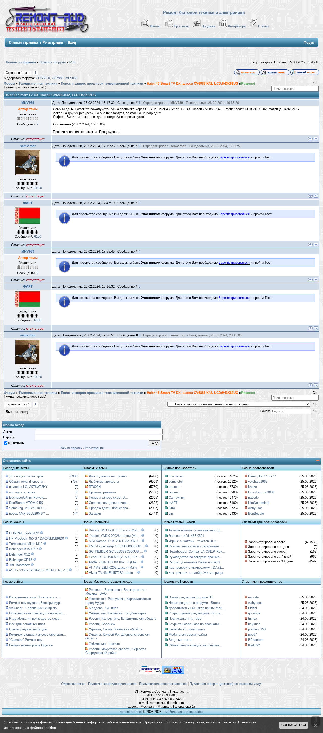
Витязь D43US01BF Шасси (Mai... (114, 530)
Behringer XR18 (20, 560)
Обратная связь (73, 684)
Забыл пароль (71, 448)
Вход (72, 43)
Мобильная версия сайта (188, 634)
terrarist (174, 492)
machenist (176, 476)
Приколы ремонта (102, 492)
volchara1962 (257, 481)
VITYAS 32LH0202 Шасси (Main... (114, 567)
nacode (253, 497)
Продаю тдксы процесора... (110, 508)
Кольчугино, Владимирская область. (130, 618)
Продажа (208, 26)
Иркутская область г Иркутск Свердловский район (115, 651)
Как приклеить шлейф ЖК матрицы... (197, 573)
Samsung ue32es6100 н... (28, 508)
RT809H (95, 487)
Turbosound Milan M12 (25, 544)
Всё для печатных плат (27, 624)
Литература (237, 26)
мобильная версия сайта (184, 712)
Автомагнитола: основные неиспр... (196, 530)
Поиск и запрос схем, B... (108, 497)
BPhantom (255, 640)
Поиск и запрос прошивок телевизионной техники (102, 83)
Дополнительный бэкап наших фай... (197, 608)
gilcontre (254, 613)
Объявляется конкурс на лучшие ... (196, 645)
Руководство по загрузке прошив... (195, 557)
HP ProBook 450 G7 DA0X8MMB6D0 (36, 538)
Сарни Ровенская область (122, 629)
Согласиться (293, 725)
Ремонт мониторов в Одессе (31, 645)
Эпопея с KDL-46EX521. (187, 536)
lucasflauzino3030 (261, 492)
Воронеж (108, 624)
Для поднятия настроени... (109, 476)
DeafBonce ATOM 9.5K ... (28, 503)
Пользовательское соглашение (163, 684)
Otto (172, 508)
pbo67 (252, 634)
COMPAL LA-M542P (24, 533)
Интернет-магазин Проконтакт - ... (35, 597)
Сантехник (176, 497)
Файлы (155, 26)
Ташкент (114, 644)
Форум (9, 83)
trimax (252, 618)
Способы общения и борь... (109, 503)
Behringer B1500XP (23, 549)
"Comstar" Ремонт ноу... (27, 640)
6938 (73, 476)
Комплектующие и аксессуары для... (37, 634)
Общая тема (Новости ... (28, 481)
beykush (254, 624)
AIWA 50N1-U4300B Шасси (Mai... (114, 562)
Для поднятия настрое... (27, 476)
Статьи (263, 26)
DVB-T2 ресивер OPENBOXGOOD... (116, 546)
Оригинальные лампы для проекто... (37, 613)
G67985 (57, 78)
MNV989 (27, 103)
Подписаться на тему (185, 618)
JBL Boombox (19, 565)
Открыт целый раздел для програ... (196, 613)
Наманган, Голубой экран (127, 613)
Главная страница (23, 43)
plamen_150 (257, 629)
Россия (94, 590)
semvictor (28, 146)
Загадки (95, 513)
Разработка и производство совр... (35, 618)
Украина (95, 629)
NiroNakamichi (258, 503)
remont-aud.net (131, 712)
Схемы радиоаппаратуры (28, 629)
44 (75, 513)
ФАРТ (28, 203)
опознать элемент (23, 492)
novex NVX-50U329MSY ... (29, 513)
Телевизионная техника (38, 83)
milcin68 (71, 78)
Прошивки (181, 26)
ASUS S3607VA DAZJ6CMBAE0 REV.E (38, 570)
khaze (252, 487)
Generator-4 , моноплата (187, 629)
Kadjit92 (254, 645)
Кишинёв (111, 608)
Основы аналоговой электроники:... (196, 546)
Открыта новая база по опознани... (195, 624)
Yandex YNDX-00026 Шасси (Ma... (114, 536)
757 (74, 481)
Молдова (96, 608)
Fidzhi (252, 608)
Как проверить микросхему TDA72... (196, 567)
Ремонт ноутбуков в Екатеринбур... (36, 603)
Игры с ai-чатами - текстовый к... (194, 541)
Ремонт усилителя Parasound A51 (194, 562)
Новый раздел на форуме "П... (192, 597)
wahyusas (255, 508)
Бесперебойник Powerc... (28, 497)
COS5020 (43, 78)
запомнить (16, 443)
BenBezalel (256, 513)
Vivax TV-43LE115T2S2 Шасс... (112, 573)
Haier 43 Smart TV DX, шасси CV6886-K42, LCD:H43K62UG (192, 83)
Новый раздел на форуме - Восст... (196, 603)
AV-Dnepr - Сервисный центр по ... (35, 608)
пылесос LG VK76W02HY (28, 487)
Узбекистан (97, 599)
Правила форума (52, 62)
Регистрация (53, 43)
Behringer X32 (19, 554)
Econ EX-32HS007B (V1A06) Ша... (114, 557)
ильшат (174, 487)
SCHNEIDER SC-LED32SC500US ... (116, 551)
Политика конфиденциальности (112, 684)
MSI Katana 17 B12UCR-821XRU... (115, 541)
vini (171, 513)
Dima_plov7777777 (262, 476)
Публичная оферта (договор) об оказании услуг (226, 684)
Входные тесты (180, 640)
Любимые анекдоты (104, 481)
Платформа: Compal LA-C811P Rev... (197, 551)
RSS (72, 62)
